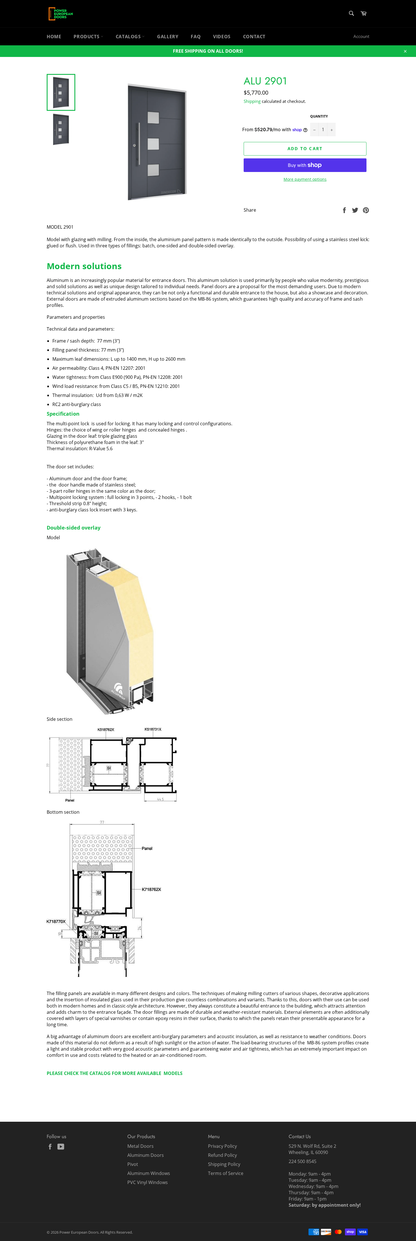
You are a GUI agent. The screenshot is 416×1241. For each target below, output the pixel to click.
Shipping (252, 101)
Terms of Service (225, 1173)
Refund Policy (222, 1155)
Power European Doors (78, 1232)
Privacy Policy (222, 1146)
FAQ (196, 36)
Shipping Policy (224, 1164)
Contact (254, 36)
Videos (222, 36)
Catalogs (129, 36)
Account (361, 36)
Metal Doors (140, 1146)
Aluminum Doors (145, 1155)
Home (54, 36)
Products (87, 36)
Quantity (319, 116)
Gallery (167, 36)
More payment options (305, 179)
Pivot (132, 1164)
